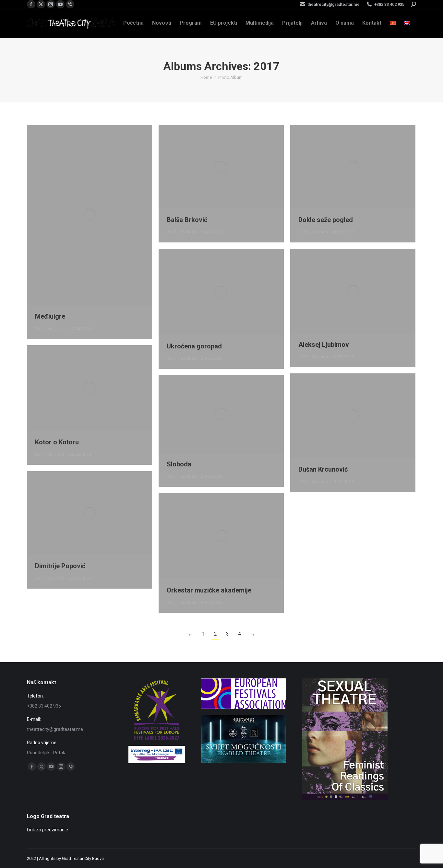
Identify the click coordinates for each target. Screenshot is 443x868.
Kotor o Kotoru (57, 442)
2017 (39, 328)
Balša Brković (187, 220)
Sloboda (179, 464)
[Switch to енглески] (407, 23)
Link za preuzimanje (47, 829)
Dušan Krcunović (323, 469)
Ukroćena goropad (194, 346)
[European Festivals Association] (243, 707)
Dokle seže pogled (325, 220)
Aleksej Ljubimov (323, 344)
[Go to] (243, 761)
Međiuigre (50, 316)
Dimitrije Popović (60, 566)
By (57, 328)
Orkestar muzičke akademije (209, 590)
